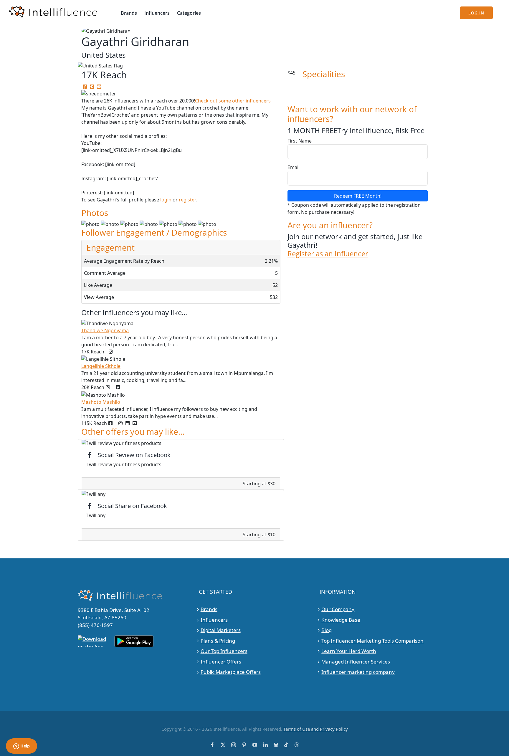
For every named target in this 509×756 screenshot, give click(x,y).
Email (293, 167)
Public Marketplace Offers (231, 672)
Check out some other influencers (233, 100)
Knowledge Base (340, 619)
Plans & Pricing (218, 640)
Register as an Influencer (327, 253)
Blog (326, 630)
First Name (299, 141)
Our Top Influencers (224, 651)
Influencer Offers (221, 661)
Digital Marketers (221, 630)
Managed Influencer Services (355, 661)
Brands (209, 609)
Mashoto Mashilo (100, 402)
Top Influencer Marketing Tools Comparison (372, 640)
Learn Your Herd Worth (348, 651)
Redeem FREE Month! (357, 196)
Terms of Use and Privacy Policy (315, 729)
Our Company (337, 609)
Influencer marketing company (358, 672)
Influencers (214, 619)
